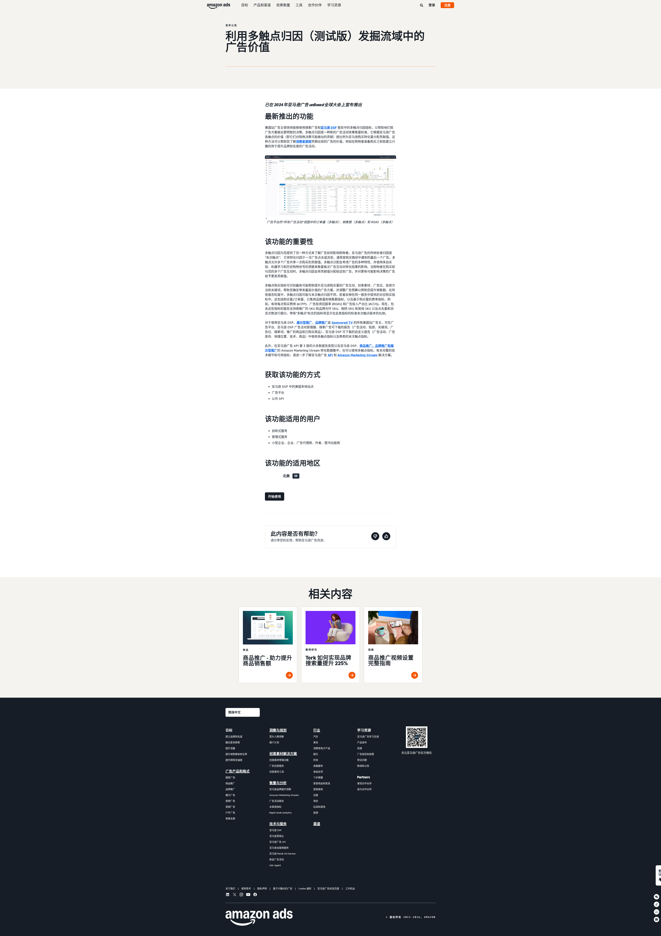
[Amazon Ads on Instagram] (241, 895)
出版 (315, 795)
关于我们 (230, 888)
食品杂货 (318, 771)
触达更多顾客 (232, 742)
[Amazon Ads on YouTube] (248, 895)
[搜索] (421, 5)
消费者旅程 (303, 141)
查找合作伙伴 (364, 783)
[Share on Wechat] (656, 897)
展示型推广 (304, 322)
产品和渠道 (262, 5)
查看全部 (230, 818)
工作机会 (350, 888)
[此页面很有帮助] (386, 537)
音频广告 (230, 806)
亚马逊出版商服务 (279, 847)
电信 (315, 800)
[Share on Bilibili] (656, 912)
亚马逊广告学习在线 (368, 736)
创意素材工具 (276, 771)
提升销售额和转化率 (236, 754)
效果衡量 (283, 5)
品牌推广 (321, 322)
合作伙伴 (315, 5)
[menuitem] (242, 797)
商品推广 (230, 783)
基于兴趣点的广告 (282, 888)
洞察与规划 (278, 730)
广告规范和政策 (365, 754)
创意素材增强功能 (279, 759)
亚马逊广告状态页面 (328, 888)
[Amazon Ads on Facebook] (255, 895)
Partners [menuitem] (363, 777)
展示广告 (230, 795)
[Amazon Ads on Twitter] (234, 895)
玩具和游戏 (319, 806)
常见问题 (362, 759)
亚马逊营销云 (276, 835)
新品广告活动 (276, 859)
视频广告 (230, 800)
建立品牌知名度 (233, 736)
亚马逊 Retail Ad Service (282, 853)
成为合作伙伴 (364, 789)
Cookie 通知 (304, 888)
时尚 (315, 759)
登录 (432, 5)
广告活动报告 (276, 800)
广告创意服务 (276, 765)
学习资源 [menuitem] (364, 730)
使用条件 (246, 888)
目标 (244, 5)
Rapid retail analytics (280, 812)
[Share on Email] (656, 919)
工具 (299, 5)
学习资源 (334, 5)
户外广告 (230, 812)
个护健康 (318, 777)
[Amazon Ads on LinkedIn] (227, 895)
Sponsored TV (342, 322)
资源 (359, 748)
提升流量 (230, 748)
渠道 (316, 824)
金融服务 (318, 765)
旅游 (315, 812)
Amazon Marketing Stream (357, 355)
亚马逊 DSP (329, 127)
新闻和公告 (363, 765)
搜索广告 (230, 777)
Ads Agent (275, 865)
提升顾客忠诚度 (233, 759)
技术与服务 (278, 824)
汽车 (315, 736)
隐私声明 (262, 888)
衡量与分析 (278, 783)
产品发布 (362, 742)
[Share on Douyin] (656, 904)
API (330, 355)
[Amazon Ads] (215, 5)
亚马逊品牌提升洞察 (280, 789)
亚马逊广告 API (277, 841)
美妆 (315, 742)
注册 (447, 5)
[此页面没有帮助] (375, 537)
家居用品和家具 (321, 783)
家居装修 (318, 789)
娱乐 (315, 754)
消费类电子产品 (321, 748)
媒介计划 (274, 742)
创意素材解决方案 (283, 754)
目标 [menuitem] (228, 730)
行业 (316, 730)
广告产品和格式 (237, 771)
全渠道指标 (275, 806)
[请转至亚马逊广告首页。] (259, 917)
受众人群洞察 (276, 736)
